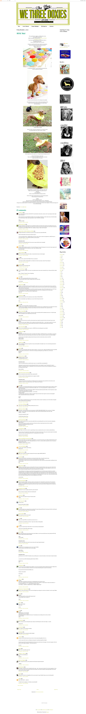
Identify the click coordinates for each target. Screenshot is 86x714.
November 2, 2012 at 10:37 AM (23, 346)
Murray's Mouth (21, 513)
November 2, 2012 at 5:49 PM (23, 478)
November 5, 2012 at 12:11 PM (23, 646)
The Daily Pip (21, 620)
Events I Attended (26, 26)
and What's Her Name (37, 39)
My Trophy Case (44, 26)
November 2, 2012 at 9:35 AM (23, 282)
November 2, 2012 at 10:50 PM (23, 511)
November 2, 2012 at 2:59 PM (23, 417)
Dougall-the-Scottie (22, 488)
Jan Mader (20, 264)
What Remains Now (22, 224)
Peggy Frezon (21, 342)
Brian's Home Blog (22, 326)
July (60, 290)
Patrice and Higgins (22, 660)
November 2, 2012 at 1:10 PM (23, 383)
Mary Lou (20, 579)
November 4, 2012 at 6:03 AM (23, 608)
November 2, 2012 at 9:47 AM (23, 302)
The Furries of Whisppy (23, 404)
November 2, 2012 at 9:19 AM (23, 255)
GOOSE (20, 348)
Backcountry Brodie (22, 480)
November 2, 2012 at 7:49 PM (23, 493)
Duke (19, 545)
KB (19, 525)
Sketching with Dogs (22, 419)
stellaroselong (21, 284)
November (61, 254)
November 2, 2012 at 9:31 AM (23, 274)
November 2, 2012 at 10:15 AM (23, 329)
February (61, 262)
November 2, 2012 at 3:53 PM (23, 436)
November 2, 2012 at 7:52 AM (23, 222)
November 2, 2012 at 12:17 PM (23, 370)
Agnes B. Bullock (22, 252)
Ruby (19, 385)
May (60, 257)
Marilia (20, 648)
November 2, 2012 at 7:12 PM (23, 486)
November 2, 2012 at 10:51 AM (23, 359)
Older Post (56, 689)
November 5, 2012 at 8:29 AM (23, 629)
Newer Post (19, 689)
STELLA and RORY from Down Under (25, 438)
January (61, 281)
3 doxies (66, 43)
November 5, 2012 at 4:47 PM (23, 651)
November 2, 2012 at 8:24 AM (23, 250)
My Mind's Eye (21, 331)
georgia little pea (21, 428)
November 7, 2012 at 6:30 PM (23, 683)
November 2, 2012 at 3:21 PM (23, 426)
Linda (20, 276)
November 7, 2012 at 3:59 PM (23, 676)
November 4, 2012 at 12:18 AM (23, 591)
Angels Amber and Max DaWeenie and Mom (26, 231)
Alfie (19, 507)
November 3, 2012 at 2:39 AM (23, 543)
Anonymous (21, 495)
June (60, 260)
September (61, 268)
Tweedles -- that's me (22, 653)
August (61, 270)
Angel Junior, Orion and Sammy (24, 372)
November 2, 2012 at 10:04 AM (23, 324)
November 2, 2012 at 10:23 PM (23, 505)
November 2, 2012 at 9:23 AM (23, 262)
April (60, 276)
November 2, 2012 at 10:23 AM (23, 340)
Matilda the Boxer (22, 452)
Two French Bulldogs (22, 446)
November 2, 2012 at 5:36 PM (23, 454)
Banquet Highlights (35, 26)
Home (19, 26)
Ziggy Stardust (21, 465)
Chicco (20, 602)
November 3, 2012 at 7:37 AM (23, 563)
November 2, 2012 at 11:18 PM (23, 516)
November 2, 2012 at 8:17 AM (23, 243)
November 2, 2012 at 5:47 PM (23, 463)
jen (19, 257)
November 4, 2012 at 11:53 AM (23, 618)
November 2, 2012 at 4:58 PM (23, 444)
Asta (19, 610)
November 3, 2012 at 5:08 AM (23, 552)
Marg (19, 304)
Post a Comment (20, 685)
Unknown (20, 245)
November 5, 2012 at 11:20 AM (23, 634)
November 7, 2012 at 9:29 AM (23, 671)
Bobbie (20, 673)
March (61, 278)
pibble (20, 678)
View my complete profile (64, 47)
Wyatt (20, 593)
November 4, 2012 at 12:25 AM (23, 600)
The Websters (21, 295)
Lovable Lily (21, 212)
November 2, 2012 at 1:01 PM (23, 377)
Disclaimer (52, 26)
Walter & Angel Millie (22, 311)
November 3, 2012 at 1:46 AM (23, 538)
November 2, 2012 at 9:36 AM (23, 293)
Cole (19, 518)
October (61, 259)
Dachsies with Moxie (43, 38)
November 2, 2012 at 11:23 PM (23, 523)
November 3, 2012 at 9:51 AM (23, 577)
